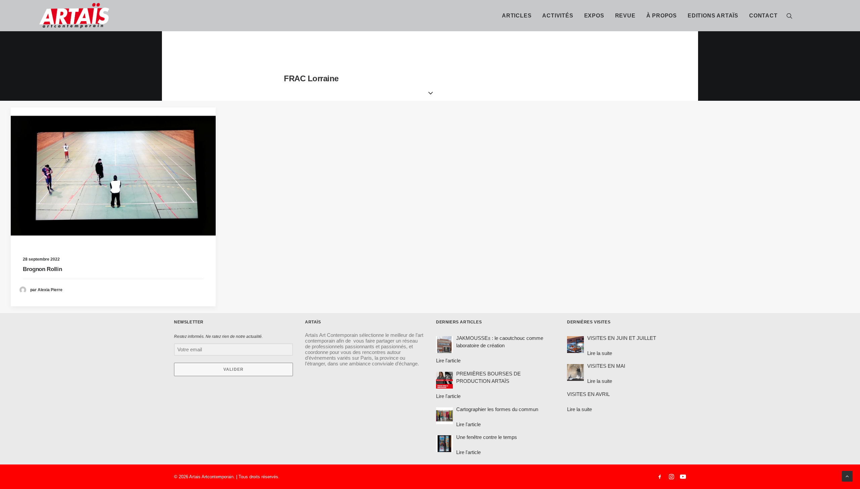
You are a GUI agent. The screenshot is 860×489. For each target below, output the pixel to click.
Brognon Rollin (42, 269)
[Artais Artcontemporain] (46, 15)
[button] (789, 15)
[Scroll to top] (847, 476)
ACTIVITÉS (557, 15)
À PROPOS (661, 15)
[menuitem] (516, 15)
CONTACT (763, 15)
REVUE (625, 15)
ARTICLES (516, 15)
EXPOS (594, 15)
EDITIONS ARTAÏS (713, 15)
